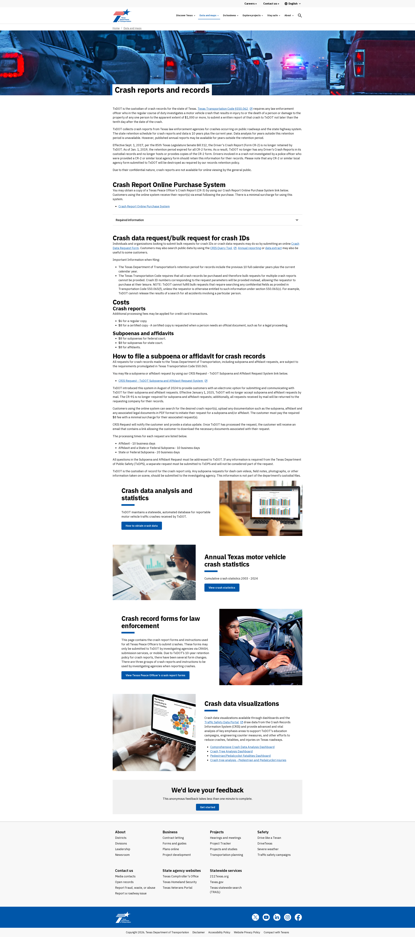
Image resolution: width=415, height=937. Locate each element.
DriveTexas (264, 843)
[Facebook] (298, 917)
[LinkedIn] (276, 917)
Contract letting (173, 838)
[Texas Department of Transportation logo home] (122, 15)
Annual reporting (249, 248)
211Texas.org (219, 876)
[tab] (185, 15)
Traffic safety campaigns (274, 855)
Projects (217, 832)
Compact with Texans (276, 932)
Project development (177, 855)
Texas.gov (216, 882)
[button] (207, 219)
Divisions (121, 843)
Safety (263, 832)
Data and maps (133, 28)
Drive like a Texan (269, 838)
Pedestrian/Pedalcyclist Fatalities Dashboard (240, 756)
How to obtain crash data (142, 525)
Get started (207, 807)
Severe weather (268, 849)
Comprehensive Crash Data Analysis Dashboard (242, 747)
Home (116, 28)
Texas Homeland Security (180, 882)
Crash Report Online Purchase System (144, 206)
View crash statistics (222, 587)
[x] (255, 917)
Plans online (171, 849)
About (120, 832)
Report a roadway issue (131, 893)
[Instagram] (287, 917)
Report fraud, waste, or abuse (135, 888)
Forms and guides (174, 843)
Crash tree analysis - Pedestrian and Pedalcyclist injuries (248, 760)
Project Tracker (220, 843)
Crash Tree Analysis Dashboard (231, 751)
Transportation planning (226, 855)
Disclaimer (198, 932)
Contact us (124, 870)
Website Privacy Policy (247, 932)
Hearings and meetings (225, 838)
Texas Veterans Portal (177, 888)
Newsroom (122, 855)
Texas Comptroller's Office (181, 876)
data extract (273, 248)
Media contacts (125, 876)
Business (170, 832)
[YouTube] (266, 917)
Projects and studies (223, 849)
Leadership (122, 849)
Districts (120, 838)
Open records (124, 882)
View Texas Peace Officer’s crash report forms (155, 675)
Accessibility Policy (219, 932)
